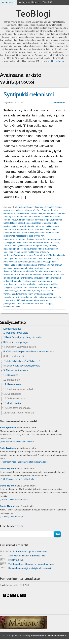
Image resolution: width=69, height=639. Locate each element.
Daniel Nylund (7, 468)
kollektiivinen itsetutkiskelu (16, 236)
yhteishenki (45, 300)
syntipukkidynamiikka (48, 284)
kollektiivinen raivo (37, 236)
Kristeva (38, 239)
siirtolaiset (8, 281)
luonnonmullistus (51, 242)
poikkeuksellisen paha (26, 265)
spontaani (47, 281)
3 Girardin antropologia (15, 342)
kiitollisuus (40, 233)
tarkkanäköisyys (11, 290)
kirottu (48, 233)
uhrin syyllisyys (35, 294)
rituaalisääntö (36, 274)
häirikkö (30, 220)
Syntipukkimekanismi (29, 94)
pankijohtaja (42, 262)
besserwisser (17, 210)
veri (55, 297)
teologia (38, 290)
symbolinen (32, 284)
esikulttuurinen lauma (50, 216)
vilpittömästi (19, 300)
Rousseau (47, 274)
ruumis (7, 278)
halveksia (39, 220)
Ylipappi (48, 303)
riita (59, 271)
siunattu (17, 281)
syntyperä (8, 287)
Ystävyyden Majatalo (29, 2)
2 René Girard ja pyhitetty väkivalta (22, 337)
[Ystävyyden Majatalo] (23, 622)
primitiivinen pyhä (46, 265)
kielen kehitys (28, 233)
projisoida (8, 268)
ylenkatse (39, 303)
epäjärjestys (10, 216)
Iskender (31, 226)
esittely (52, 61)
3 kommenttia (58, 103)
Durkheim (61, 213)
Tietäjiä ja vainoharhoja (12, 516)
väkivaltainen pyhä (29, 297)
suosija (22, 284)
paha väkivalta (10, 262)
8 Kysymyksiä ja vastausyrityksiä (21, 365)
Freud (13, 220)
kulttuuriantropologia (52, 239)
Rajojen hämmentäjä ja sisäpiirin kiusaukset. (30, 568)
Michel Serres (20, 252)
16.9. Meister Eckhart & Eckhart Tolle (17, 479)
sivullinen (26, 281)
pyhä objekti (40, 268)
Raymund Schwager (13, 271)
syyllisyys (17, 287)
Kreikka (30, 239)
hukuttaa (47, 223)
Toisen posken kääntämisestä (14, 499)
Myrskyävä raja (11, 560)
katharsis (17, 233)
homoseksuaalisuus (33, 223)
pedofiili (52, 262)
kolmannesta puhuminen (15, 239)
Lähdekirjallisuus (12, 328)
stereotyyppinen (11, 284)
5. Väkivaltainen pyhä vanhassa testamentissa (28, 351)
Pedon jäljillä (9, 265)
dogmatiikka (36, 213)
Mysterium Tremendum (34, 255)
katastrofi (8, 233)
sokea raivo (37, 281)
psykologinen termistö (23, 268)
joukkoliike (46, 226)
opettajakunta (11, 258)
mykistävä (44, 252)
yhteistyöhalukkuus (12, 303)
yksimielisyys (28, 303)
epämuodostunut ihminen (28, 216)
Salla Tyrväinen (8, 427)
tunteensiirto (21, 294)
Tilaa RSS (47, 2)
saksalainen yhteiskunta (22, 278)
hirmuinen (57, 220)
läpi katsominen (20, 242)
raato (49, 268)
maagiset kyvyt (49, 245)
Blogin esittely (8, 2)
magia (26, 249)
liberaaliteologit (36, 242)
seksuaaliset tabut (42, 278)
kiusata (55, 233)
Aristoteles (49, 207)
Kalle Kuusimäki (42, 229)
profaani (58, 265)
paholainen (23, 262)
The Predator (49, 290)
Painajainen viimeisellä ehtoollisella (17, 441)
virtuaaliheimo (32, 300)
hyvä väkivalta (10, 226)
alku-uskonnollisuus (24, 207)
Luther (6, 245)
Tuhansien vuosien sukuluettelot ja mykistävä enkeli (25, 462)
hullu (54, 223)
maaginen (37, 245)
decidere (55, 210)
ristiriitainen (9, 274)
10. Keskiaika (10, 375)
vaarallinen (48, 294)
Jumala (55, 226)
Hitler (12, 223)
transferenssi (9, 294)
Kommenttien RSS (57, 635)
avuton (7, 210)
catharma (28, 210)
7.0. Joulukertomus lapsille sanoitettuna (23, 551)
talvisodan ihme (35, 287)
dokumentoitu (49, 213)
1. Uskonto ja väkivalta (15, 332)
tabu (25, 287)
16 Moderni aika (12, 403)
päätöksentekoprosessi (40, 258)
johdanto (62, 61)
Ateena (58, 207)
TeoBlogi (33, 13)
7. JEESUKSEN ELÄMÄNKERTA (21, 360)
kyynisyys (8, 242)
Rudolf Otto (58, 274)
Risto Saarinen (22, 274)
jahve (38, 226)
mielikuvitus (33, 252)
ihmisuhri (21, 226)
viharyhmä (8, 300)
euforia (7, 220)
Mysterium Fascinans (13, 255)
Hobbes (19, 223)
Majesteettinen (37, 249)
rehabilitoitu (28, 271)
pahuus (32, 262)
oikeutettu (61, 255)
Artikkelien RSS (38, 635)
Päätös (55, 258)
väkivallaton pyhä (11, 297)
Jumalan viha (10, 229)
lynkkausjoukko (25, 245)
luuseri (13, 245)
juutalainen (22, 229)
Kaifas (31, 229)
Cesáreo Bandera (41, 210)
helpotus (48, 220)
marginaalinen (51, 249)
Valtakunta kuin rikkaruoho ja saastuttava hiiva (27, 565)
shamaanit (56, 278)
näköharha (51, 255)
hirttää (6, 223)
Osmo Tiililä (23, 258)
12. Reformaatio (12, 384)
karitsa (53, 229)
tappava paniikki (50, 287)
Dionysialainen (23, 213)
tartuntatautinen (26, 290)
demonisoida (9, 213)
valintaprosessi (45, 297)
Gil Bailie (21, 220)
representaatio (50, 271)
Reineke (39, 271)
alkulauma (39, 207)
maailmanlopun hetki (13, 249)
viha (59, 297)
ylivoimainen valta (12, 307)
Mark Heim (8, 252)
